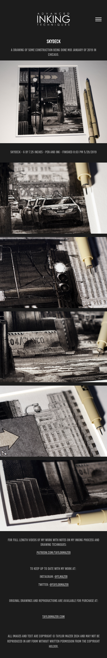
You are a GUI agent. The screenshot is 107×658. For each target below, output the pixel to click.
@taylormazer (59, 585)
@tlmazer (61, 577)
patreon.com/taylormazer (54, 553)
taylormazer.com (53, 617)
